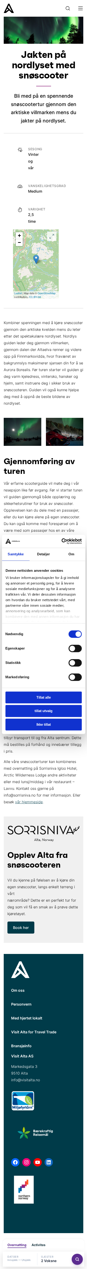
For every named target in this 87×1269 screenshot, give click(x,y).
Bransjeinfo (21, 1046)
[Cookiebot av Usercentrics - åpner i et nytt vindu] (62, 541)
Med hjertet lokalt (26, 1018)
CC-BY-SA (35, 297)
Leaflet (18, 293)
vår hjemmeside (29, 802)
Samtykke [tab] (16, 554)
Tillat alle (43, 697)
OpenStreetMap (46, 293)
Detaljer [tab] (43, 554)
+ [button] (19, 235)
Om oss (18, 990)
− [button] (19, 242)
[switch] (75, 648)
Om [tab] (71, 554)
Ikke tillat (43, 724)
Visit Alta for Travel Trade (33, 1032)
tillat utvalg (43, 711)
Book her (21, 927)
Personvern (21, 1004)
